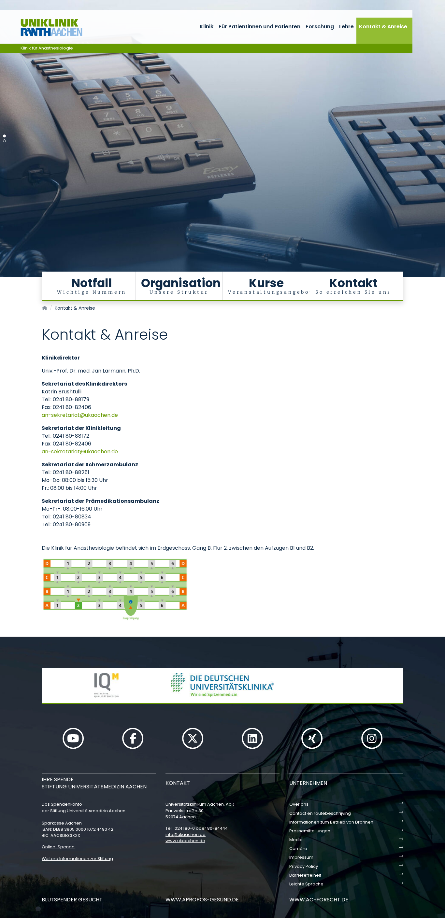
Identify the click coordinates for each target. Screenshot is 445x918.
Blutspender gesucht (72, 899)
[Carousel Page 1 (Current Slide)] (4, 135)
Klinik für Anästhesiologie (47, 48)
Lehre (346, 26)
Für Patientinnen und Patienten (259, 26)
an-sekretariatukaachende (80, 415)
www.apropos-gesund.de (202, 899)
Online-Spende (58, 847)
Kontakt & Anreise (383, 26)
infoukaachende (185, 834)
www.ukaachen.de (185, 840)
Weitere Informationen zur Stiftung (77, 858)
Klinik (206, 26)
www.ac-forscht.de (318, 899)
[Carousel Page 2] (4, 140)
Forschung (320, 26)
